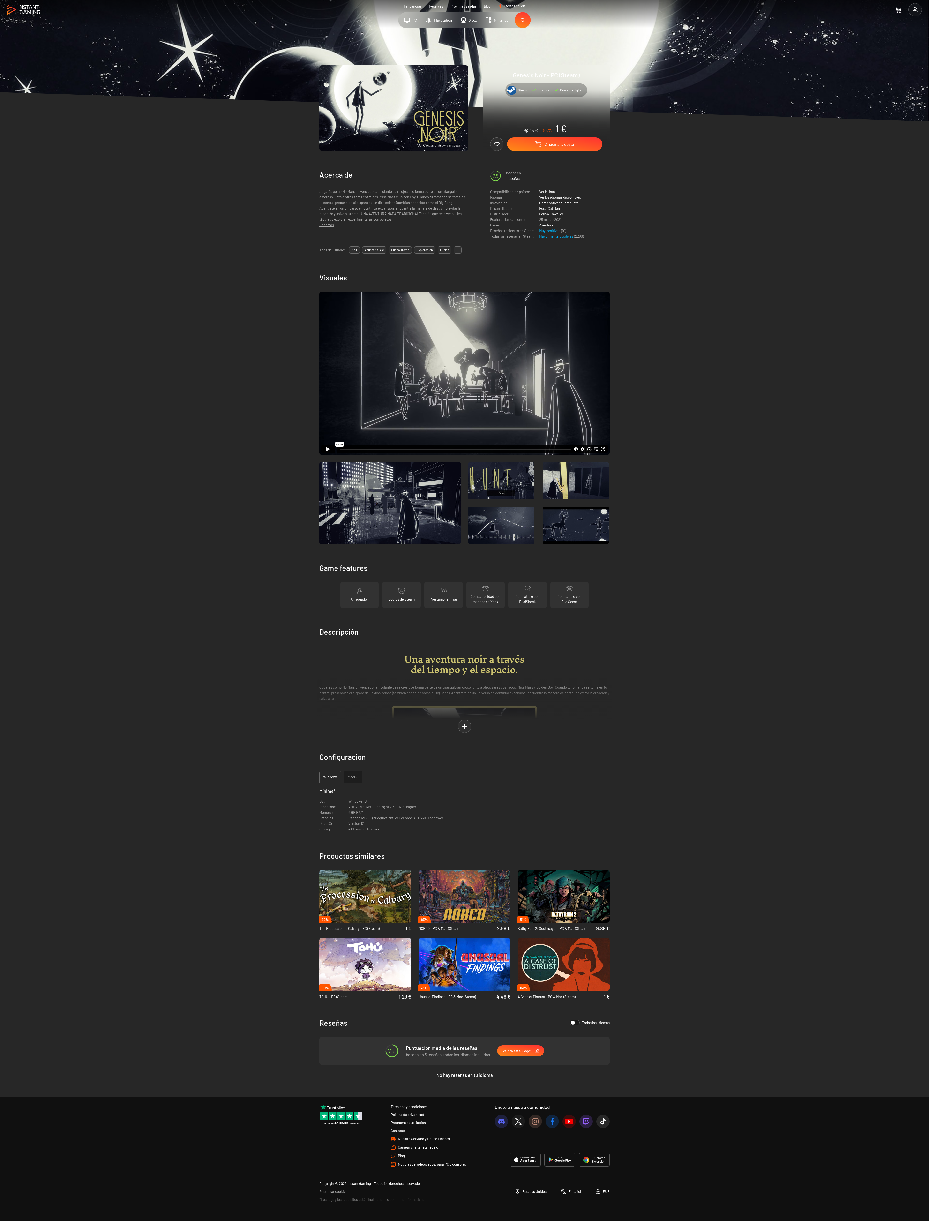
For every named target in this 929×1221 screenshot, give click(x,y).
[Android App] (559, 1160)
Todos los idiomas (596, 1022)
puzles (444, 250)
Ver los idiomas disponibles (560, 197)
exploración (425, 250)
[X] (518, 1121)
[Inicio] (23, 10)
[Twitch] (586, 1121)
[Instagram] (535, 1121)
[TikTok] (603, 1121)
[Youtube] (569, 1121)
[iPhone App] (525, 1160)
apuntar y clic (374, 250)
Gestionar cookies (333, 1191)
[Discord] (501, 1121)
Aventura (546, 225)
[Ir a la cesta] (898, 10)
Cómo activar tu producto (558, 203)
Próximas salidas (463, 6)
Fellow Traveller (551, 214)
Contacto (398, 1130)
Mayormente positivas (556, 236)
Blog (487, 6)
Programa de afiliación (408, 1122)
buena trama (400, 250)
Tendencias (413, 6)
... (457, 250)
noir (354, 250)
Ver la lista (547, 191)
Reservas (436, 6)
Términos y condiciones (409, 1106)
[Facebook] (552, 1121)
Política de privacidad (407, 1114)
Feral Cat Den (549, 208)
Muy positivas (550, 230)
